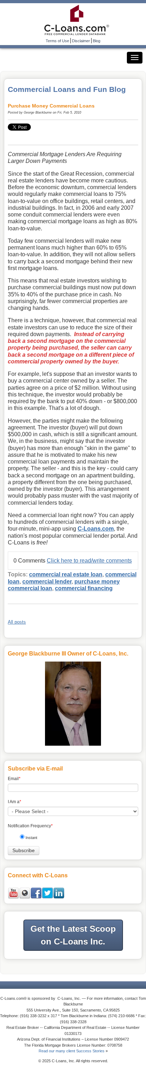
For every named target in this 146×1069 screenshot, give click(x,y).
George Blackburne (38, 112)
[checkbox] (75, 838)
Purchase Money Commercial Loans (51, 106)
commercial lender (47, 582)
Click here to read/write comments (89, 561)
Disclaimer (81, 41)
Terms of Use (57, 41)
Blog (96, 41)
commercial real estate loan (65, 574)
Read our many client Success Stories (72, 1051)
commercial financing (84, 588)
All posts (17, 622)
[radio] (75, 838)
